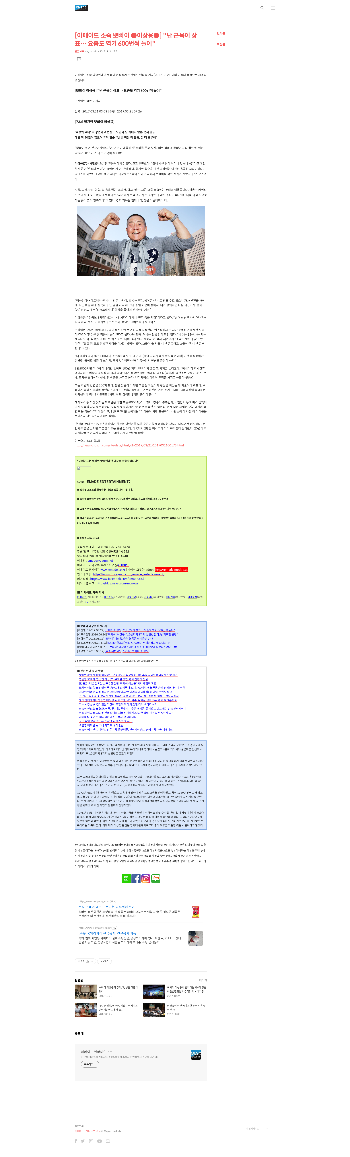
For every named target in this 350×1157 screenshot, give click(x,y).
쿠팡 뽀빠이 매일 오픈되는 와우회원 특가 (107, 907)
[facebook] (76, 1141)
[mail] (108, 1141)
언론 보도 (79, 51)
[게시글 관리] (92, 961)
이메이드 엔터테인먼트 (97, 1052)
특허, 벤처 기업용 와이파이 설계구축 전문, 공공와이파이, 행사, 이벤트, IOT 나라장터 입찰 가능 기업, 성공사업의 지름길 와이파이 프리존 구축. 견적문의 (130, 940)
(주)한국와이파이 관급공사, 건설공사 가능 (107, 933)
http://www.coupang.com (94, 901)
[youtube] (99, 1141)
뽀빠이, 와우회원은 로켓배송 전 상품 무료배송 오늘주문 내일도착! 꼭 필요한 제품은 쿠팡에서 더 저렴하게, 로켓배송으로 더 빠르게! (129, 913)
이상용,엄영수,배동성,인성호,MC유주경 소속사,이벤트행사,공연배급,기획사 (120, 1057)
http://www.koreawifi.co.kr (95, 927)
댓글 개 (79, 1033)
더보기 (203, 980)
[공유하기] (87, 961)
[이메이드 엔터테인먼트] (81, 8)
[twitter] (83, 1141)
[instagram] (91, 1141)
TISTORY (79, 1126)
